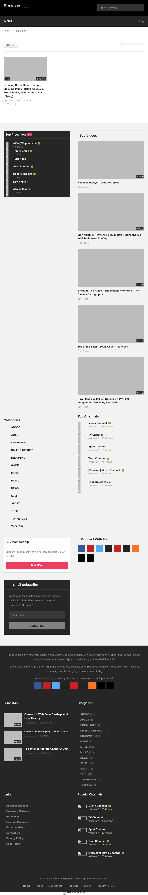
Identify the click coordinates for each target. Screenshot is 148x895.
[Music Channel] (82, 426)
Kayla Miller (20, 181)
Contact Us (13, 832)
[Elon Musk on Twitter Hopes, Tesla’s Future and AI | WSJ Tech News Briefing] (111, 212)
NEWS (15, 488)
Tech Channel (97, 458)
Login (142, 21)
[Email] (126, 548)
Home (26, 885)
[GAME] (6, 467)
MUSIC (15, 480)
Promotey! (12, 816)
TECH (14, 511)
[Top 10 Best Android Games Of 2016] (13, 754)
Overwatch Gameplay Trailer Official (46, 731)
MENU (8, 21)
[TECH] (6, 512)
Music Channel (98, 422)
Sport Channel (97, 446)
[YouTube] (90, 548)
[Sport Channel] (82, 450)
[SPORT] (6, 505)
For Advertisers (15, 827)
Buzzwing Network (17, 811)
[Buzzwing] (81, 558)
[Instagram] (108, 548)
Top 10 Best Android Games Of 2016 (46, 748)
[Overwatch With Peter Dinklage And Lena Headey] (13, 720)
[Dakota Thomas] (8, 175)
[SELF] (6, 497)
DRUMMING (18, 457)
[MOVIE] (6, 474)
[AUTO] (6, 436)
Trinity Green (21, 150)
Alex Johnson (21, 166)
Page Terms (13, 843)
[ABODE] (6, 429)
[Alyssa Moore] (8, 191)
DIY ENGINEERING (22, 450)
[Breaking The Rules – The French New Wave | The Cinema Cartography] (111, 268)
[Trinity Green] (8, 153)
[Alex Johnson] (8, 168)
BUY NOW (37, 565)
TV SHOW (17, 526)
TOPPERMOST (20, 518)
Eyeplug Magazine (17, 821)
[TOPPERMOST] (6, 520)
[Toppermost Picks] (82, 485)
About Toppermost (17, 805)
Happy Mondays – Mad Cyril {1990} (99, 182)
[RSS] (135, 548)
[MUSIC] (6, 482)
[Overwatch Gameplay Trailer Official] (13, 737)
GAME (15, 465)
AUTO (14, 434)
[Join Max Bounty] (74, 892)
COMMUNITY (19, 442)
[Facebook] (81, 548)
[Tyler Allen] (8, 160)
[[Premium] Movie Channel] (82, 473)
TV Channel (95, 434)
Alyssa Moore (21, 188)
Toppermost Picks (99, 481)
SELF (14, 495)
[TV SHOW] (6, 528)
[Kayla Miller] (8, 183)
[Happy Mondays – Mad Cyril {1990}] (111, 160)
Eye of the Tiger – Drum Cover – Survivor (103, 346)
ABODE (15, 427)
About (39, 885)
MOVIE (15, 473)
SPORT (15, 503)
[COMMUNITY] (6, 444)
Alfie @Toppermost (25, 143)
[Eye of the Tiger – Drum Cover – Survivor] (111, 324)
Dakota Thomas (22, 173)
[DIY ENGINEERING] (6, 451)
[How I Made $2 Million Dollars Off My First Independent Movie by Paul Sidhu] (111, 376)
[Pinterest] (117, 548)
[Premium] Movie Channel (104, 470)
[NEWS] (6, 490)
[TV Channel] (82, 438)
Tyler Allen (19, 158)
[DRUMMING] (6, 459)
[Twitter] (99, 548)
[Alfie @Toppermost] (8, 145)
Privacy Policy (15, 838)
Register (73, 885)
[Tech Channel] (82, 461)
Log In (87, 885)
